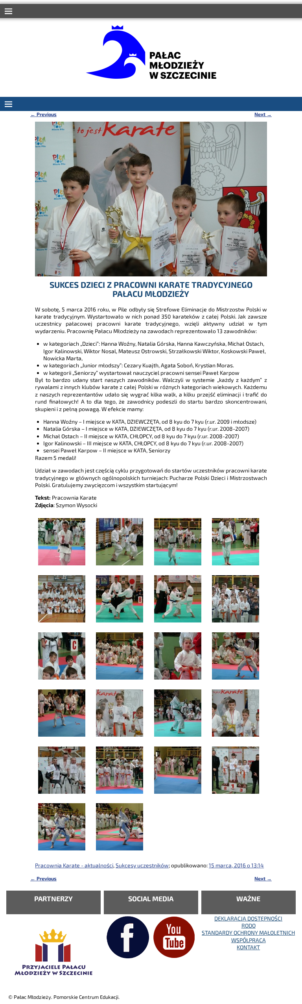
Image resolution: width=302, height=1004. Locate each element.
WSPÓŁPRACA (248, 940)
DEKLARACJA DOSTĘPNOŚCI (248, 918)
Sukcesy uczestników (142, 865)
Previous (43, 114)
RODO (248, 925)
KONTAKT (248, 947)
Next (263, 114)
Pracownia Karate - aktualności (74, 865)
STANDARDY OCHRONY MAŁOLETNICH (248, 932)
